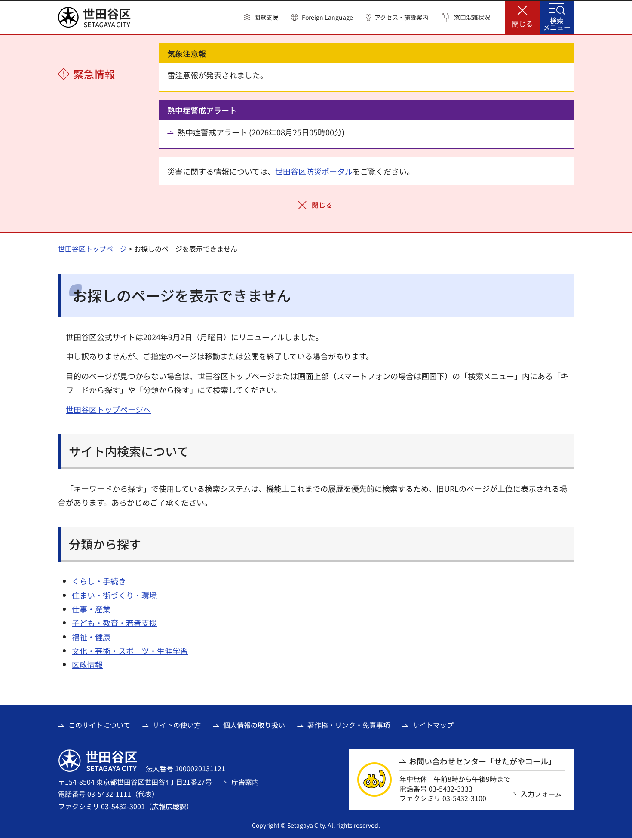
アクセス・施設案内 (401, 17)
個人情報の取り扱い (254, 725)
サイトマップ (433, 725)
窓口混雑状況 (472, 17)
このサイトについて (99, 725)
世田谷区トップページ (92, 248)
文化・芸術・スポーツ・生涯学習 (130, 650)
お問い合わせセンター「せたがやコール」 (482, 761)
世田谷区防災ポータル (314, 171)
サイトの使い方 (177, 725)
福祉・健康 (91, 636)
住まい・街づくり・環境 (114, 595)
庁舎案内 (245, 781)
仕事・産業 (91, 608)
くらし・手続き (99, 580)
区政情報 (87, 664)
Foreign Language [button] (327, 17)
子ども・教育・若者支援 (114, 622)
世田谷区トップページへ (108, 409)
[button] (261, 17)
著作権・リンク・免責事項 (348, 725)
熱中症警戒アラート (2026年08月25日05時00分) (261, 132)
